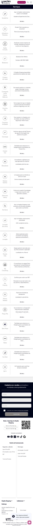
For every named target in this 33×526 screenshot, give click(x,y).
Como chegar (23, 510)
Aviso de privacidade (23, 410)
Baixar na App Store (10, 428)
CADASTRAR (16, 414)
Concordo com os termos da (17, 410)
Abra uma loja (21, 2)
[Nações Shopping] (6, 2)
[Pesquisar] (28, 2)
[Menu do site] (31, 2)
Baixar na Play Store (10, 425)
